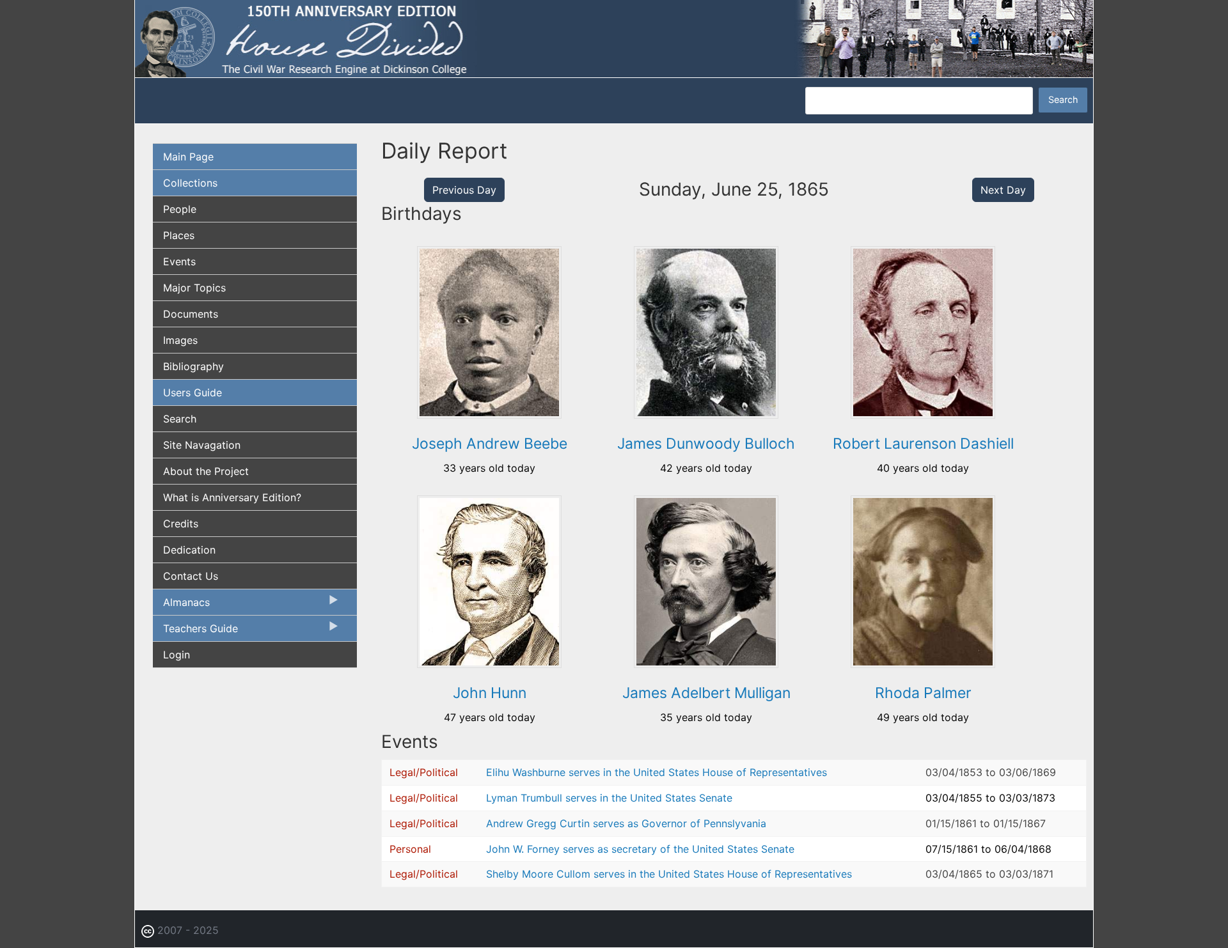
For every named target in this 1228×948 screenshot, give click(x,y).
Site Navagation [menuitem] (201, 445)
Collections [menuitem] (190, 182)
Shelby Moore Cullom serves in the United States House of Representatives (669, 873)
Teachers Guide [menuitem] (195, 631)
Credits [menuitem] (180, 523)
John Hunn (489, 693)
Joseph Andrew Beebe (489, 444)
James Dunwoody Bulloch (706, 444)
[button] (489, 414)
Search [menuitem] (179, 418)
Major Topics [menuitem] (194, 287)
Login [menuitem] (176, 654)
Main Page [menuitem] (188, 156)
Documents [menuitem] (190, 313)
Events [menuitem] (179, 261)
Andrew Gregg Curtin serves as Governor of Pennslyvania (626, 823)
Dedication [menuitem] (189, 549)
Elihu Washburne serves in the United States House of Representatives (656, 772)
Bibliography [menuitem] (193, 366)
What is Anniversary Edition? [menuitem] (232, 497)
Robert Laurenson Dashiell (923, 444)
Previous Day (464, 189)
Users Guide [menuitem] (192, 392)
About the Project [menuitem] (206, 471)
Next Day (1003, 189)
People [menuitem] (179, 209)
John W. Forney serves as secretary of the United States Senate (640, 849)
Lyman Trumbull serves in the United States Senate (609, 797)
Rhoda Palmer (923, 693)
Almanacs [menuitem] (181, 605)
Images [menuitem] (180, 340)
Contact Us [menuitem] (190, 576)
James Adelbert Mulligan (706, 693)
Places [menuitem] (178, 235)
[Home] (614, 37)
